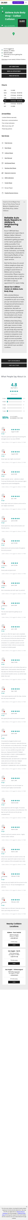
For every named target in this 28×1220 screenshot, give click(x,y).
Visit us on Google (14, 360)
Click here (4, 59)
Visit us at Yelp (14, 365)
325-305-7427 (14, 938)
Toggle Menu (26, 2)
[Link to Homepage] (4, 3)
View (14, 945)
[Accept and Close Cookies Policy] (27, 1207)
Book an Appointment (18, 2)
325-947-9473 (14, 975)
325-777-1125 (14, 956)
